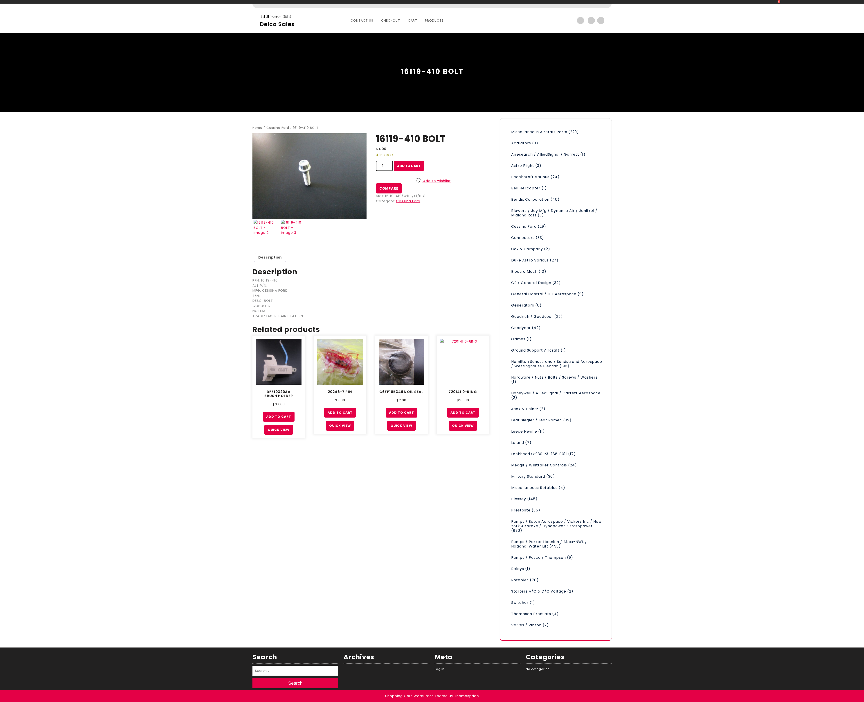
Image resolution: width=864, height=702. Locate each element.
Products (434, 20)
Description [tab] (270, 257)
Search (295, 683)
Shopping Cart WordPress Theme (416, 695)
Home (257, 128)
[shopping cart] (599, 20)
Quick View (279, 429)
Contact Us (362, 20)
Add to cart (409, 166)
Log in (439, 669)
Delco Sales (277, 24)
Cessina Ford (277, 128)
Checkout (390, 20)
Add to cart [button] (278, 416)
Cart (412, 20)
